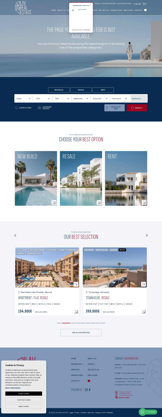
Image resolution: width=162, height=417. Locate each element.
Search (138, 108)
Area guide (128, 10)
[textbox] (23, 98)
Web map (90, 412)
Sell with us (104, 10)
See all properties (81, 332)
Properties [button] (76, 364)
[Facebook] (89, 389)
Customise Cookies (23, 400)
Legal (71, 412)
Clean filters (25, 108)
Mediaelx (110, 412)
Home (53, 10)
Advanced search (47, 108)
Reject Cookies (24, 406)
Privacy (76, 412)
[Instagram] (86, 389)
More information (12, 388)
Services (93, 10)
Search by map (116, 108)
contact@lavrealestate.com (132, 373)
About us (61, 10)
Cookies (83, 412)
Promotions (116, 10)
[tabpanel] (47, 281)
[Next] (147, 235)
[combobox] (23, 98)
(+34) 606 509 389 (108, 3)
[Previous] (15, 235)
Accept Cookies (23, 393)
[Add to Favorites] (76, 284)
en (144, 3)
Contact (138, 10)
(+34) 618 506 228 (124, 3)
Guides (91, 364)
